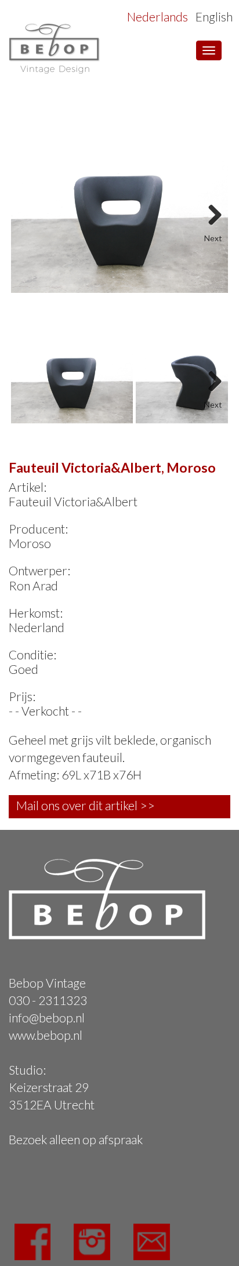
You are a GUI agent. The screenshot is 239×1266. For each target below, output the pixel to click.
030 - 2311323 (48, 1000)
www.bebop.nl (45, 1035)
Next (210, 211)
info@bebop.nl (47, 1017)
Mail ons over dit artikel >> (85, 805)
